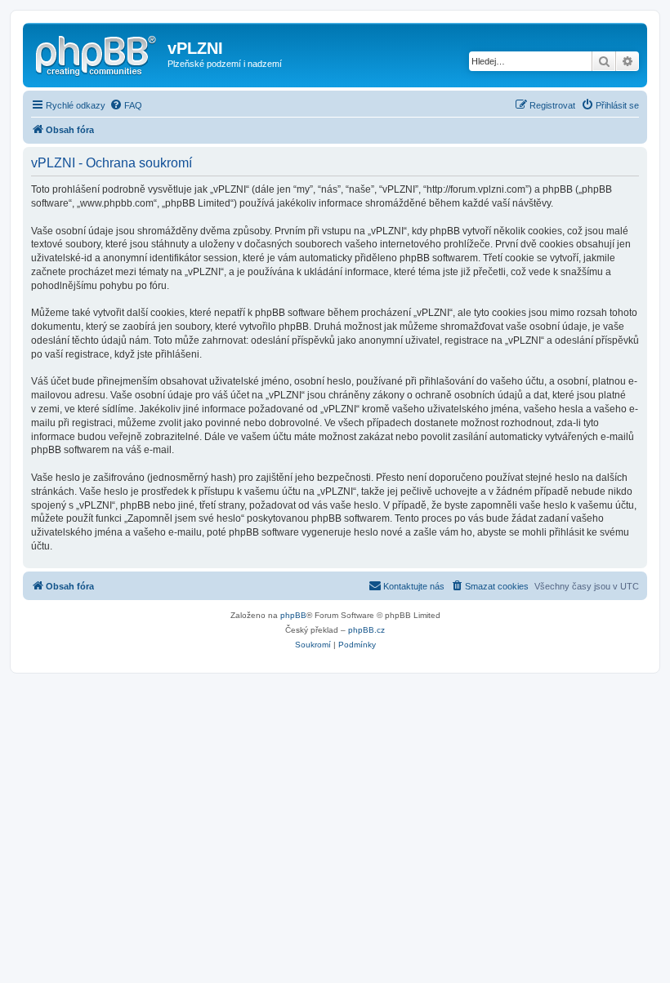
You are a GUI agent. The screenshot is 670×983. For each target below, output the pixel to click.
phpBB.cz (366, 629)
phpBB (293, 615)
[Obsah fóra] (97, 53)
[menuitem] (125, 105)
